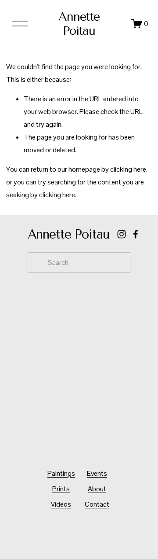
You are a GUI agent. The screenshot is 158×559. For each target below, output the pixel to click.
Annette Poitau (79, 24)
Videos (61, 504)
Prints (61, 488)
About (97, 488)
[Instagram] (121, 234)
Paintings (61, 473)
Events (97, 473)
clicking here (128, 169)
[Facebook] (135, 234)
